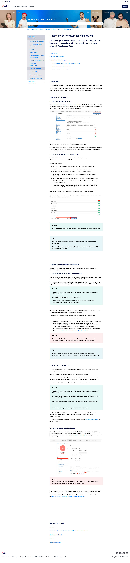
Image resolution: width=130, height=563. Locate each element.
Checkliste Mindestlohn (55, 542)
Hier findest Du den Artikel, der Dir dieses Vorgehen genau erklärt (67, 496)
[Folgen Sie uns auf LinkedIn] (123, 553)
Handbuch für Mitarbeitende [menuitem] (32, 82)
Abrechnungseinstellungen (91, 419)
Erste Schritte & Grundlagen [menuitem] (37, 41)
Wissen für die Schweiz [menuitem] (36, 75)
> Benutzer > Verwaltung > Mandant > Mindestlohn (66, 105)
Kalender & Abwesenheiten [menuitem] (37, 60)
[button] (44, 36)
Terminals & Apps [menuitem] (34, 71)
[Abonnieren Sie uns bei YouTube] (127, 553)
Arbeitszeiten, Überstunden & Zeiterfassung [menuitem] (37, 56)
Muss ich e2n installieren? (56, 534)
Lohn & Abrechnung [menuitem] (35, 68)
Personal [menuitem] (32, 49)
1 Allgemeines (53, 53)
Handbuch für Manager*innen (52, 29)
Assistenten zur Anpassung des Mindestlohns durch (74, 330)
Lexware (52, 538)
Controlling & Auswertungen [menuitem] (33, 64)
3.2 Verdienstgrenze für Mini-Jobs (61, 66)
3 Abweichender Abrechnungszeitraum (60, 60)
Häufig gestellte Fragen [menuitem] (36, 78)
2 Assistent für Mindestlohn (57, 56)
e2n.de (125, 6)
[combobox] (63, 23)
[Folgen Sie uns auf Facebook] (120, 553)
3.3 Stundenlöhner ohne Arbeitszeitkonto (63, 70)
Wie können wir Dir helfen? (41, 19)
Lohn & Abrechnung (68, 29)
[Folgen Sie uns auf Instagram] (117, 553)
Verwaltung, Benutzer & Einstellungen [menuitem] (36, 45)
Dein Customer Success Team (19, 6)
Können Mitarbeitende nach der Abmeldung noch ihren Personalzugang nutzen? (68, 530)
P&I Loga (52, 527)
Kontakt (126, 1)
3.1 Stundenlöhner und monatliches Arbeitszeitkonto (66, 63)
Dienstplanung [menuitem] (33, 52)
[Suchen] (101, 23)
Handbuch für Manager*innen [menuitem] (32, 37)
